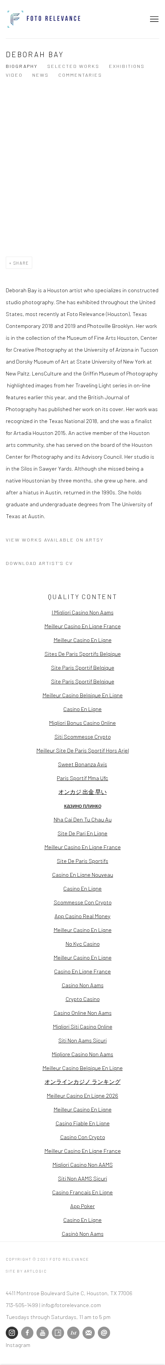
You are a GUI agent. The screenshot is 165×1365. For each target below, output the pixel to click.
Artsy (58, 1333)
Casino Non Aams (83, 984)
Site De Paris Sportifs (82, 860)
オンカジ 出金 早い (82, 791)
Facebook (27, 1333)
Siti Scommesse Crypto (82, 736)
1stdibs (73, 1333)
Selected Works (73, 66)
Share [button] (21, 262)
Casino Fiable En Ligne (83, 1123)
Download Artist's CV (45, 564)
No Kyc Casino (83, 943)
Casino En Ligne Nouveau (82, 874)
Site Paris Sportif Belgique (82, 667)
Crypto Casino (83, 998)
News (40, 75)
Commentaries (80, 75)
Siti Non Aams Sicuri (82, 1040)
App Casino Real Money (82, 915)
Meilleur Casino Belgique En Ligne (83, 695)
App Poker (82, 1205)
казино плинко (82, 805)
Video (14, 75)
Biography (22, 66)
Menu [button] (153, 19)
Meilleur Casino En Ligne (83, 639)
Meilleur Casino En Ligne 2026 (82, 1095)
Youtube (42, 1333)
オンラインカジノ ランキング (82, 1081)
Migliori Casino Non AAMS (83, 1164)
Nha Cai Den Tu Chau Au (83, 819)
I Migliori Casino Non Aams (83, 612)
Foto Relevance (44, 19)
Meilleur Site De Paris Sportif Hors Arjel (82, 750)
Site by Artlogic (26, 1271)
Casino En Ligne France (82, 971)
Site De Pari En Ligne (82, 833)
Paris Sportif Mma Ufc (82, 777)
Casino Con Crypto (82, 1136)
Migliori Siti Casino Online (82, 1026)
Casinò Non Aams (83, 1233)
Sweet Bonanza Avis (82, 764)
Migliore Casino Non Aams (82, 1054)
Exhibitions (127, 66)
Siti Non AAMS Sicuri (82, 1178)
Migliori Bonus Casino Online (82, 722)
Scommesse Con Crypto (83, 902)
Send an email (104, 1333)
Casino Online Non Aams (83, 1012)
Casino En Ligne (82, 708)
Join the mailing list (88, 1333)
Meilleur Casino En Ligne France (83, 625)
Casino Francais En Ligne (82, 1192)
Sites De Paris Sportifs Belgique (83, 653)
